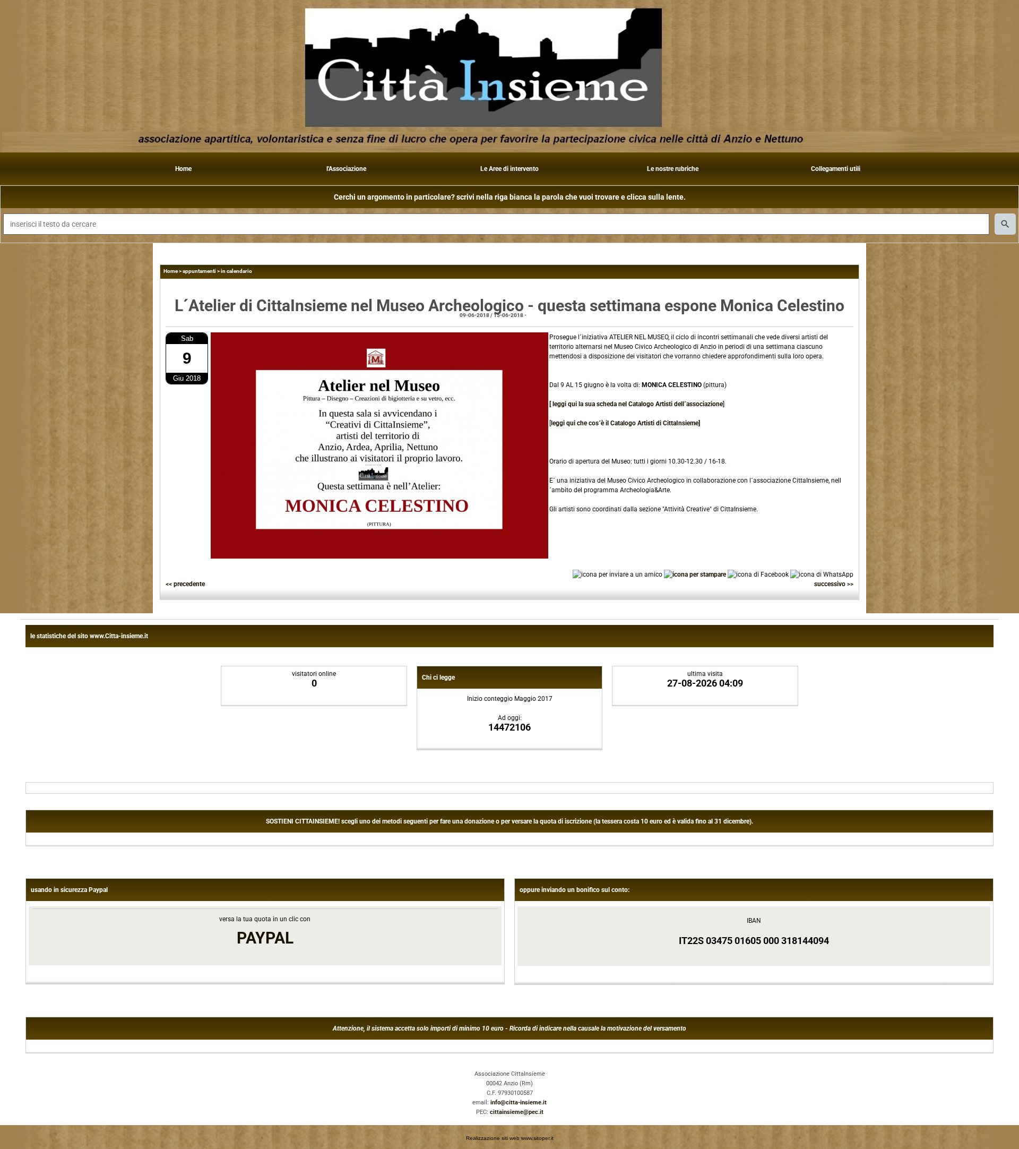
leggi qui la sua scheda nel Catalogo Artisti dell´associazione (637, 404)
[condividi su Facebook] (758, 574)
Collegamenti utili (835, 169)
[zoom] (379, 556)
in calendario (236, 271)
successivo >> (833, 584)
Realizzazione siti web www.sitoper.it (510, 1138)
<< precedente (185, 584)
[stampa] (695, 574)
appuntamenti (199, 271)
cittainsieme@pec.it (516, 1112)
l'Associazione (346, 169)
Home (183, 169)
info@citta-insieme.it (518, 1102)
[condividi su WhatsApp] (821, 574)
